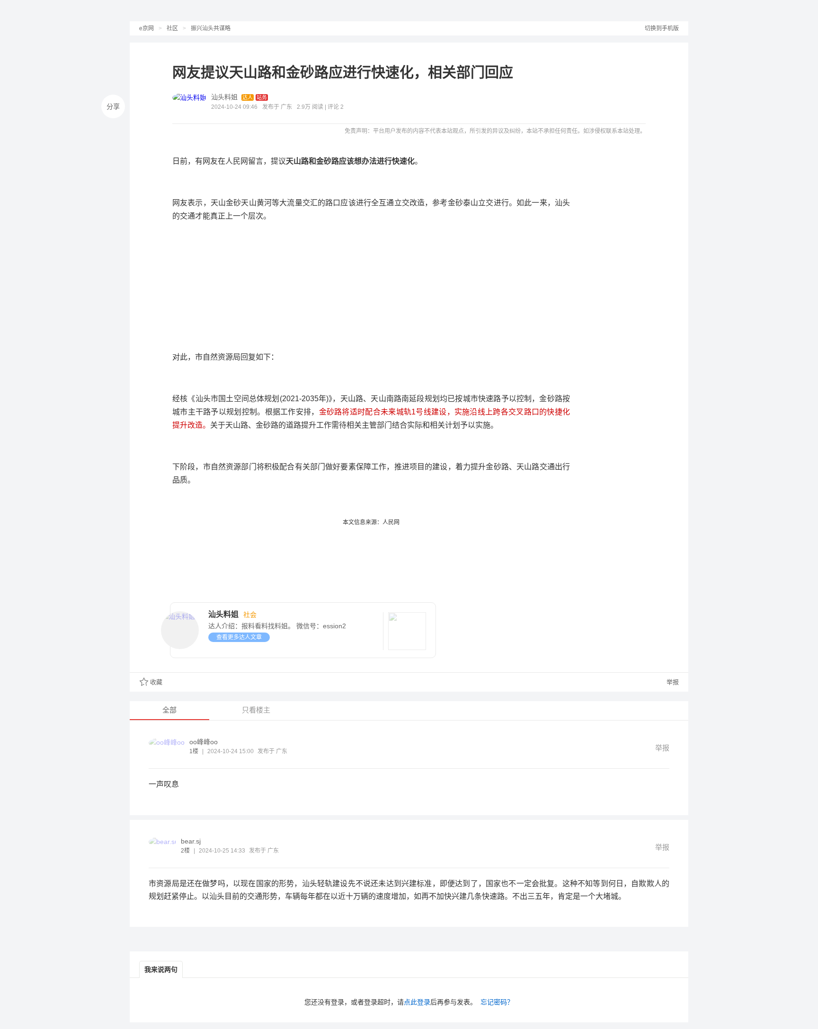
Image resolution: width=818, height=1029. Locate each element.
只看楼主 (256, 710)
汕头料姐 (224, 97)
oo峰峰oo (203, 742)
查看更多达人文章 (239, 637)
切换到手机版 (662, 28)
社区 (172, 28)
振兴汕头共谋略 (211, 28)
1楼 (193, 751)
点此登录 (417, 1002)
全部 (169, 710)
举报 (672, 682)
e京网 (146, 28)
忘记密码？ (497, 1002)
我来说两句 (161, 969)
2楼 (185, 850)
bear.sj (191, 841)
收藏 (156, 682)
